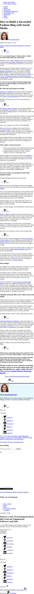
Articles (9, 436)
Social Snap (13, 593)
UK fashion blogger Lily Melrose (9, 321)
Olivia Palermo (29, 238)
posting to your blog (6, 325)
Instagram (2, 92)
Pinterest (10, 92)
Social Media (17, 437)
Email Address (4, 529)
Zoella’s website (4, 214)
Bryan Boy (5, 240)
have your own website (8, 62)
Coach (2, 187)
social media (19, 62)
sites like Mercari (18, 260)
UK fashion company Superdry (8, 108)
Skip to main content (9, 2)
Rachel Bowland (11, 395)
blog (31, 437)
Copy (20, 590)
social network (9, 439)
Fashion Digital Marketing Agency (19, 249)
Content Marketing (23, 436)
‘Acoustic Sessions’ (5, 129)
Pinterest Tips (10, 437)
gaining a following (5, 241)
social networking (18, 439)
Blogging (14, 436)
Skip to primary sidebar (9, 3)
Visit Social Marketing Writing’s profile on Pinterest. (14, 492)
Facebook (28, 155)
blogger (2, 439)
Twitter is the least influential (10, 96)
